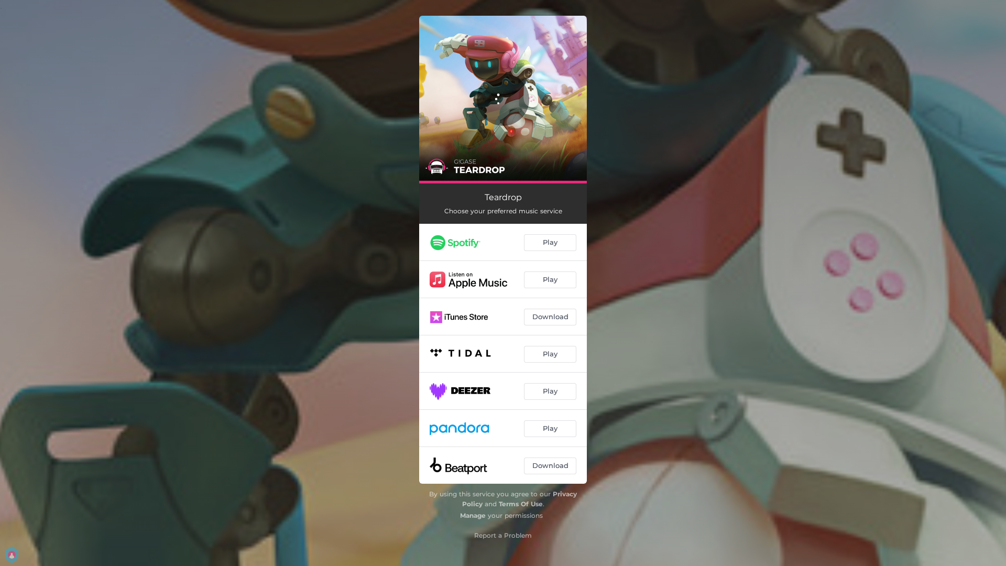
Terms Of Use (521, 504)
